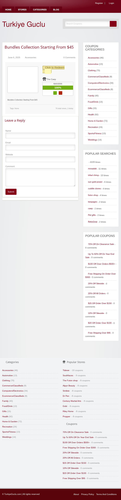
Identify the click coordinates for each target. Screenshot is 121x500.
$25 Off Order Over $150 (100, 303)
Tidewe (66, 370)
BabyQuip (92, 222)
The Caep (51, 79)
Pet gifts (92, 215)
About (76, 494)
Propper (66, 416)
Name (8, 131)
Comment (10, 166)
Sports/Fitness (94, 133)
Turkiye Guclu (23, 24)
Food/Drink (93, 102)
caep (90, 208)
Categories (39, 10)
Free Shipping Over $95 (99, 333)
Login (111, 3)
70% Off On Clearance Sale (101, 244)
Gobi (65, 406)
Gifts (90, 108)
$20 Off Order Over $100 (100, 323)
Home (8, 10)
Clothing (92, 70)
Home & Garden (95, 121)
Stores (22, 10)
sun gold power (95, 182)
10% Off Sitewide (96, 313)
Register (99, 3)
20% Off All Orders (96, 293)
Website (9, 154)
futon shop (93, 195)
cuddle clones (94, 188)
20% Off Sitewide (96, 283)
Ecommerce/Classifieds (99, 89)
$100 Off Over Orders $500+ (101, 264)
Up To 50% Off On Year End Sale (78, 437)
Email (8, 142)
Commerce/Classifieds (98, 77)
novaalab (92, 169)
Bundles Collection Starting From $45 (39, 47)
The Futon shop (70, 380)
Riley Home (68, 411)
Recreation (93, 127)
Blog (56, 10)
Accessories (30, 57)
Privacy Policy (87, 494)
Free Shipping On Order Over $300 (79, 448)
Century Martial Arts (72, 401)
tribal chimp (93, 175)
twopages (92, 202)
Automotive (93, 64)
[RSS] (118, 4)
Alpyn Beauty (69, 386)
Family (91, 96)
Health (91, 114)
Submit (11, 192)
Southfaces (68, 375)
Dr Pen (66, 396)
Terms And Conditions (106, 494)
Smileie (66, 391)
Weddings (92, 140)
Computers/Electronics (98, 83)
